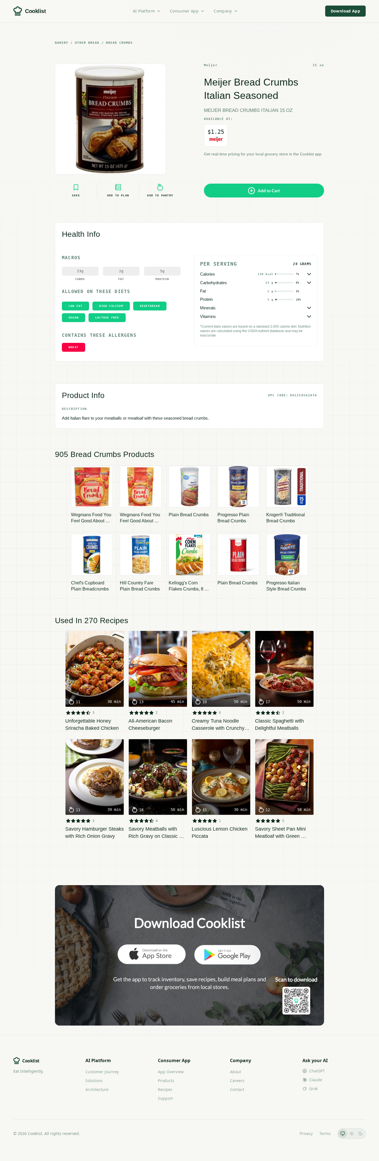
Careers (237, 1080)
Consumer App (184, 11)
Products (166, 1080)
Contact (237, 1089)
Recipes (165, 1089)
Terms (325, 1133)
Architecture (96, 1089)
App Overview (171, 1071)
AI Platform (144, 11)
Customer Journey (102, 1071)
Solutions (94, 1080)
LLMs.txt (285, 1133)
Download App (345, 11)
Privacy (306, 1133)
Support (165, 1098)
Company (223, 11)
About (235, 1071)
